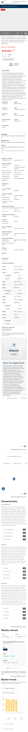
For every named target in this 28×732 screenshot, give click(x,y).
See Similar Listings (8, 59)
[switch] (18, 33)
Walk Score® (17, 456)
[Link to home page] (8, 2)
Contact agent (5, 33)
